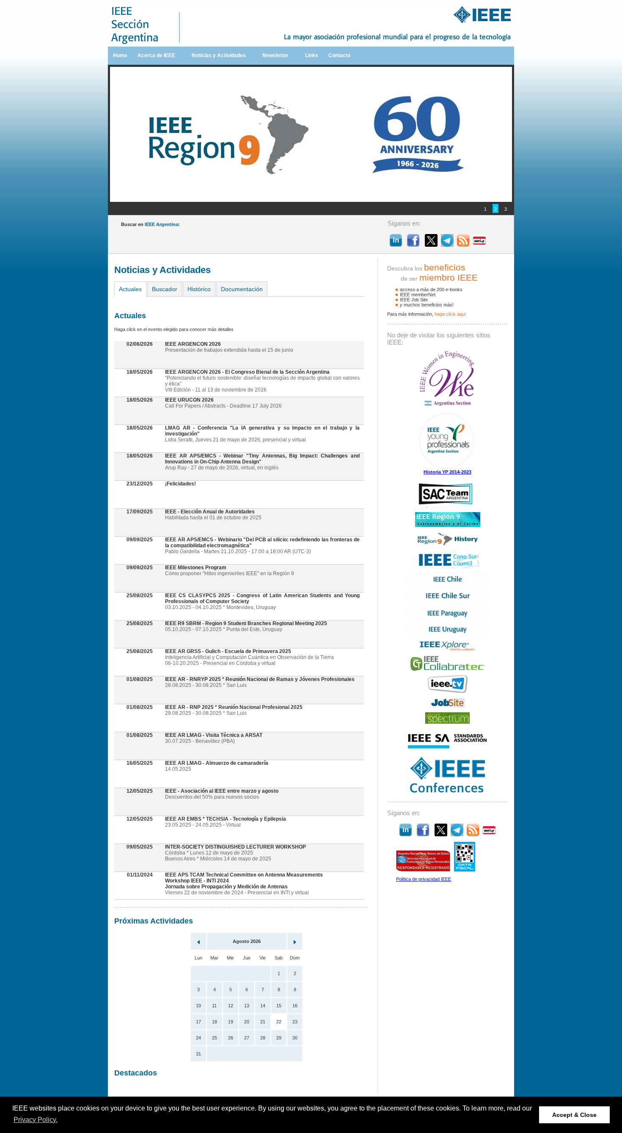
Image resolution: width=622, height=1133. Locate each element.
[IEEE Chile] (447, 583)
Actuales (130, 289)
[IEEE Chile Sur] (447, 600)
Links (311, 55)
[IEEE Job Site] (447, 706)
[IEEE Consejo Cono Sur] (447, 566)
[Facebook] (413, 244)
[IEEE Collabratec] (447, 669)
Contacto (339, 55)
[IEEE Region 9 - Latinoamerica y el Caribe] (447, 525)
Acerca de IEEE (156, 55)
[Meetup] (479, 244)
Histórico (199, 289)
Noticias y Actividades (219, 55)
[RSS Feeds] (463, 244)
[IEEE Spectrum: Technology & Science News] (447, 722)
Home (120, 55)
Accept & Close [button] (574, 1114)
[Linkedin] (395, 244)
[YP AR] (447, 467)
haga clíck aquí (450, 314)
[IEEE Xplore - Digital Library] (447, 650)
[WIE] (447, 405)
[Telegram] (447, 244)
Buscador (164, 289)
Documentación (242, 289)
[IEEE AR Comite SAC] (447, 506)
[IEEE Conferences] (447, 792)
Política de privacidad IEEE (423, 879)
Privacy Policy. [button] (36, 1119)
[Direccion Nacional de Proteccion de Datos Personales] (423, 869)
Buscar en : (150, 224)
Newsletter (275, 55)
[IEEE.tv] (448, 691)
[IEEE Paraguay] (447, 617)
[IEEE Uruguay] (447, 634)
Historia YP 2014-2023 (447, 471)
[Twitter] (431, 244)
